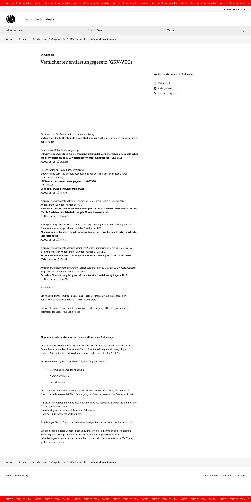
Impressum (240, 475)
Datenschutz (226, 475)
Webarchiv (11, 39)
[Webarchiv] (30, 19)
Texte (170, 30)
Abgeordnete (14, 30)
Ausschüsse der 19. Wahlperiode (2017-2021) (53, 39)
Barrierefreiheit (212, 475)
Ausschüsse (95, 30)
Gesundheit (82, 39)
